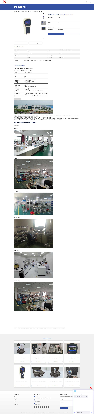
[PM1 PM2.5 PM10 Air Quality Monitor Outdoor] (27, 26)
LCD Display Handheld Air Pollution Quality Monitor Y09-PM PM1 (55, 358)
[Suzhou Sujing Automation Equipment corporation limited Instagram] (40, 407)
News (15, 402)
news (74, 1)
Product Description (35, 43)
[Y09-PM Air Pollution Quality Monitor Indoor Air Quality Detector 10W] (39, 372)
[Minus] (91, 390)
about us (59, 1)
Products (19, 11)
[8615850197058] (48, 407)
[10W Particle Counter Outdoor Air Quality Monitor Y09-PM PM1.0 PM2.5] (72, 348)
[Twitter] (36, 407)
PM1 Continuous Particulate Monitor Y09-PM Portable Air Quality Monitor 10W (38, 358)
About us (15, 398)
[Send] (91, 412)
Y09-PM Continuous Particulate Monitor (26, 328)
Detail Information (21, 43)
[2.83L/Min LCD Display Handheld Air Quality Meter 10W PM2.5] (55, 372)
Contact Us (16, 404)
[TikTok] (46, 407)
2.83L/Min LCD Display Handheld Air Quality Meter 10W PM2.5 (55, 382)
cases (70, 1)
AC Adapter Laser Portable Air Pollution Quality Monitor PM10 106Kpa (72, 382)
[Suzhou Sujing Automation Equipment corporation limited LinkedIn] (44, 407)
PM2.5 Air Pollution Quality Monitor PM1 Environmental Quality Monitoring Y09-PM (22, 382)
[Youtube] (42, 407)
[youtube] (90, 388)
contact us (80, 1)
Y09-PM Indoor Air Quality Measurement (57, 328)
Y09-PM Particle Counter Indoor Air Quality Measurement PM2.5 (22, 358)
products (65, 1)
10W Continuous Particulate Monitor (41, 328)
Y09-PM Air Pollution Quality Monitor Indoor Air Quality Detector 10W (39, 382)
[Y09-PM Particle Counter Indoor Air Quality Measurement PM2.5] (22, 348)
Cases (15, 401)
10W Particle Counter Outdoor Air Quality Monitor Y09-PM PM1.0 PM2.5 (72, 358)
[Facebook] (90, 385)
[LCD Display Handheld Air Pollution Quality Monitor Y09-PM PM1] (55, 348)
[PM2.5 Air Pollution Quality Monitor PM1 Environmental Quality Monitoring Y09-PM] (22, 372)
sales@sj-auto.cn (37, 404)
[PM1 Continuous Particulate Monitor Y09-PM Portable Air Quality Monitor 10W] (39, 348)
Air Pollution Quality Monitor (25, 11)
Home (53, 1)
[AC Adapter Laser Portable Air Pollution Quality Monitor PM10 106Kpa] (72, 372)
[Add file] (74, 412)
